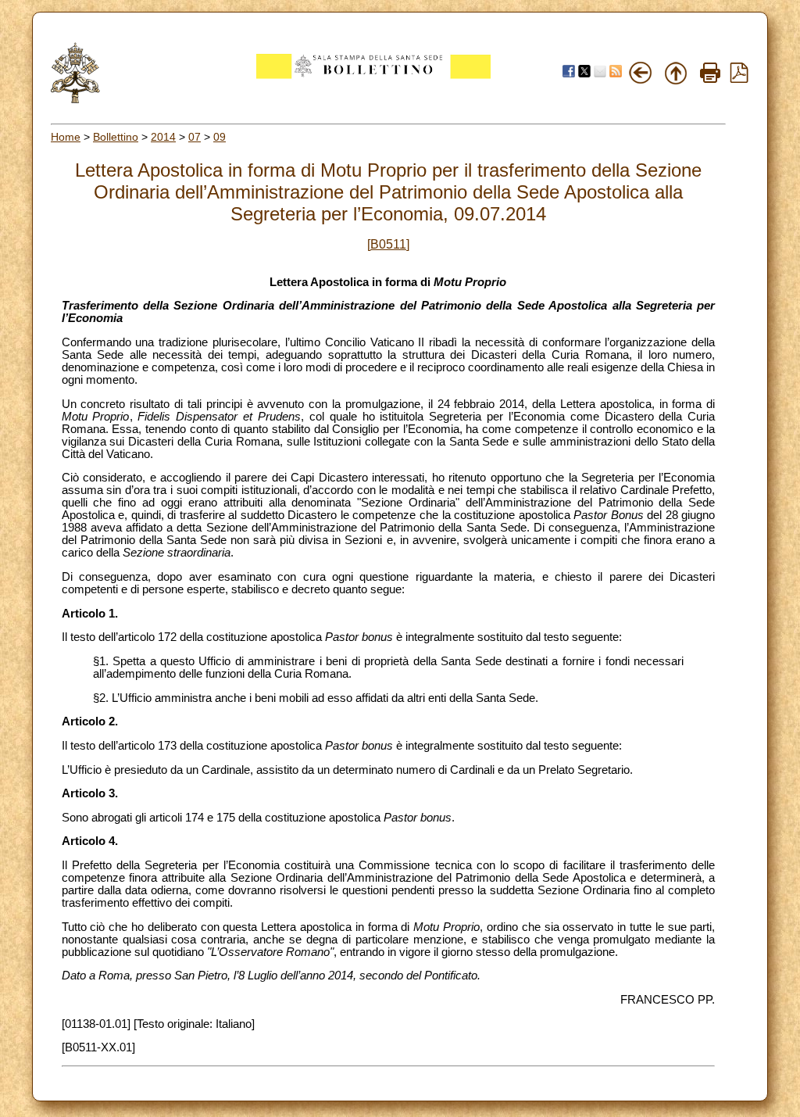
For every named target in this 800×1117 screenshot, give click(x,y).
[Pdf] (739, 79)
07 (194, 137)
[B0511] (388, 244)
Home (65, 137)
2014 (163, 137)
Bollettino (115, 137)
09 (219, 137)
